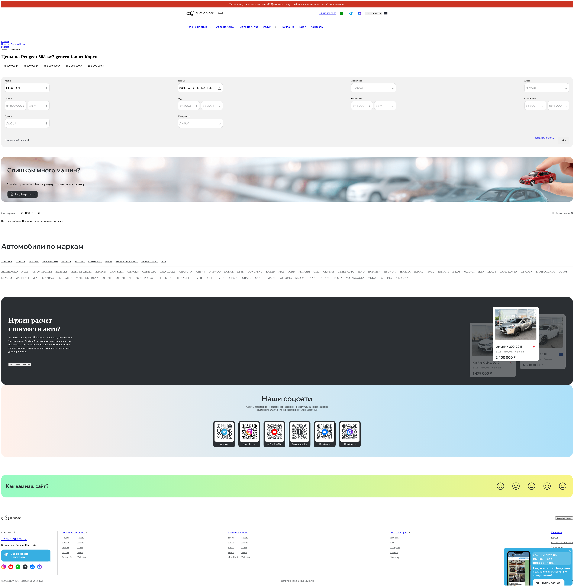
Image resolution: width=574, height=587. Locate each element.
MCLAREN (65, 278)
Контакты (316, 27)
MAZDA (34, 261)
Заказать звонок (373, 13)
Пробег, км (356, 98)
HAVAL (418, 271)
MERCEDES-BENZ (87, 278)
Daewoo (394, 552)
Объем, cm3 (530, 98)
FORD (291, 271)
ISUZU (431, 271)
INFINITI (443, 271)
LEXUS (491, 271)
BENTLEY (61, 271)
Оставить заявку (564, 518)
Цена (37, 213)
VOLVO (372, 278)
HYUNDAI (390, 271)
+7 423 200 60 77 (14, 539)
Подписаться (550, 583)
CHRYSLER (116, 271)
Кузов (527, 81)
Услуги (267, 27)
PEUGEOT (134, 278)
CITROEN (133, 271)
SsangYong (395, 547)
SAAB (258, 278)
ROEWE (232, 278)
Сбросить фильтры (544, 138)
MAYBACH (49, 278)
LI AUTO (6, 278)
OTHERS (107, 278)
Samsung (394, 557)
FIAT (281, 271)
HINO (361, 271)
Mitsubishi (67, 557)
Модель (182, 81)
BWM (80, 552)
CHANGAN (186, 271)
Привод (8, 116)
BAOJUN (100, 271)
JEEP (481, 271)
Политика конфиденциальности (297, 581)
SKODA (300, 278)
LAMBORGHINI (545, 271)
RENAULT (183, 278)
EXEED (270, 271)
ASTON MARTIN (42, 271)
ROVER (197, 278)
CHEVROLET (167, 271)
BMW (108, 261)
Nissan (65, 542)
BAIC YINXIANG (81, 271)
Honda (65, 547)
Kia (392, 542)
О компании (557, 547)
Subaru (80, 537)
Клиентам (556, 532)
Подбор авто (25, 194)
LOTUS (563, 271)
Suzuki (80, 542)
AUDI (24, 271)
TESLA (338, 278)
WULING (386, 278)
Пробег (29, 213)
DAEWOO (215, 271)
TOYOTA (6, 261)
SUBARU (246, 278)
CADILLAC (149, 271)
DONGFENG (255, 271)
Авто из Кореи (225, 27)
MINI (35, 278)
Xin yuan (402, 278)
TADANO (324, 278)
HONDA (66, 261)
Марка (8, 81)
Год (180, 98)
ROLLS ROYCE (215, 278)
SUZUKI (80, 261)
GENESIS (328, 271)
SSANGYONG (149, 261)
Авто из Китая (249, 27)
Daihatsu (81, 557)
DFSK (240, 271)
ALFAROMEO (9, 271)
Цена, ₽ (8, 98)
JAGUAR (469, 271)
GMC (316, 271)
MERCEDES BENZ (127, 261)
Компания (287, 27)
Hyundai (394, 537)
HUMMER (374, 271)
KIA (163, 261)
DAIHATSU (95, 261)
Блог (302, 27)
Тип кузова (356, 81)
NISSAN (20, 261)
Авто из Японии (197, 27)
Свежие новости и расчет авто (19, 555)
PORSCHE (150, 278)
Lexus (80, 547)
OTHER (120, 278)
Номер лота (184, 116)
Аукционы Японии (73, 532)
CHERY (200, 271)
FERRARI (304, 271)
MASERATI (22, 278)
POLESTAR (166, 278)
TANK (312, 278)
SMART (270, 278)
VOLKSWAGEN (355, 278)
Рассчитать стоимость (20, 364)
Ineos (456, 271)
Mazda (65, 552)
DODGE (229, 271)
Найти (563, 140)
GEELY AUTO (346, 271)
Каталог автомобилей (562, 542)
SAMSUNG (285, 278)
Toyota (65, 537)
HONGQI (405, 271)
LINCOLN (526, 271)
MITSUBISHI (50, 261)
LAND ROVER (508, 271)
